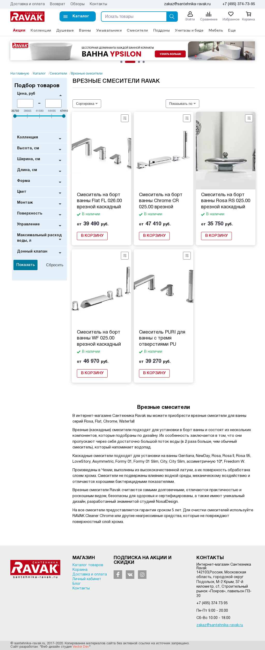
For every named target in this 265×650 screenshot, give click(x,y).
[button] (78, 16)
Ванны (85, 30)
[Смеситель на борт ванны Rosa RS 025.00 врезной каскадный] (225, 150)
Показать (25, 265)
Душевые (65, 30)
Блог (76, 584)
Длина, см (27, 170)
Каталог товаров (87, 565)
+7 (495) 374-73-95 (238, 4)
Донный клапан (32, 251)
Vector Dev (81, 646)
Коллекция (27, 137)
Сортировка (85, 104)
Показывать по (180, 104)
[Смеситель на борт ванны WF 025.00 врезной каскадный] (101, 288)
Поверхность (29, 213)
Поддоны (161, 30)
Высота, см (28, 148)
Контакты (98, 4)
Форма (23, 181)
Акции (19, 30)
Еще (232, 30)
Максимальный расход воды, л (39, 238)
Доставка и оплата (27, 4)
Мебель (216, 30)
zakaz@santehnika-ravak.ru (219, 625)
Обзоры (77, 4)
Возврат (57, 4)
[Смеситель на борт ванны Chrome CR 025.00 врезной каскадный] (163, 150)
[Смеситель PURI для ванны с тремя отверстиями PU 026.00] (163, 288)
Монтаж (25, 202)
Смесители (137, 30)
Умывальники (109, 30)
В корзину (92, 236)
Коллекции (41, 30)
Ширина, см (28, 159)
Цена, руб (26, 93)
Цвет (21, 192)
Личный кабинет (86, 579)
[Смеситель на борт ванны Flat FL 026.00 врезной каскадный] (101, 150)
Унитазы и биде (189, 30)
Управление (28, 224)
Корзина (79, 570)
